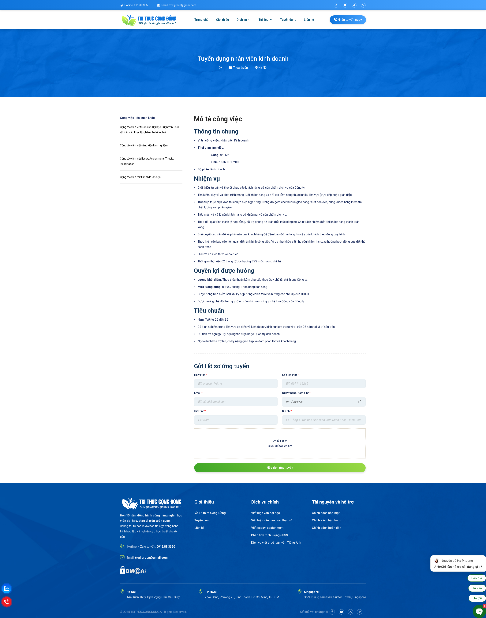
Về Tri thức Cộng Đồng (210, 513)
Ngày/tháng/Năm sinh (296, 392)
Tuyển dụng (288, 19)
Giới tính (200, 411)
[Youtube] (345, 5)
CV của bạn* (279, 440)
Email (198, 392)
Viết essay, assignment (267, 528)
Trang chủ (201, 19)
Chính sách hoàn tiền (326, 528)
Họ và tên (200, 374)
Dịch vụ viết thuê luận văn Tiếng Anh (276, 542)
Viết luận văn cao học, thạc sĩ (271, 520)
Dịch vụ (242, 19)
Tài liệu (263, 19)
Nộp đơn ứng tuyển (280, 467)
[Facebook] (336, 5)
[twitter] (363, 5)
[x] (350, 612)
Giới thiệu (222, 19)
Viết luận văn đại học (265, 513)
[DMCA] (133, 570)
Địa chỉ (287, 411)
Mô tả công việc (218, 119)
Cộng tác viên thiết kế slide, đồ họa (140, 177)
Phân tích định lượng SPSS (269, 535)
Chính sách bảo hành (326, 520)
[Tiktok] (354, 5)
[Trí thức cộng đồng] (149, 19)
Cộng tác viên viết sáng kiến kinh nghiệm (144, 145)
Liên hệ (309, 19)
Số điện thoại (291, 374)
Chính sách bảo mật (326, 513)
